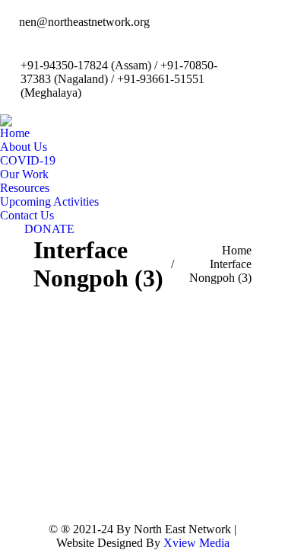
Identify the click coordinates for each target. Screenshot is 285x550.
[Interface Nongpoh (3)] (142, 403)
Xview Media (196, 542)
